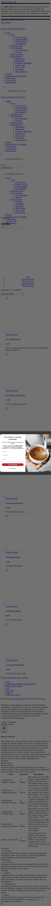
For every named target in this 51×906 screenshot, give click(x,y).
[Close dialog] (49, 435)
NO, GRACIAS (12, 468)
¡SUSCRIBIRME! (13, 464)
